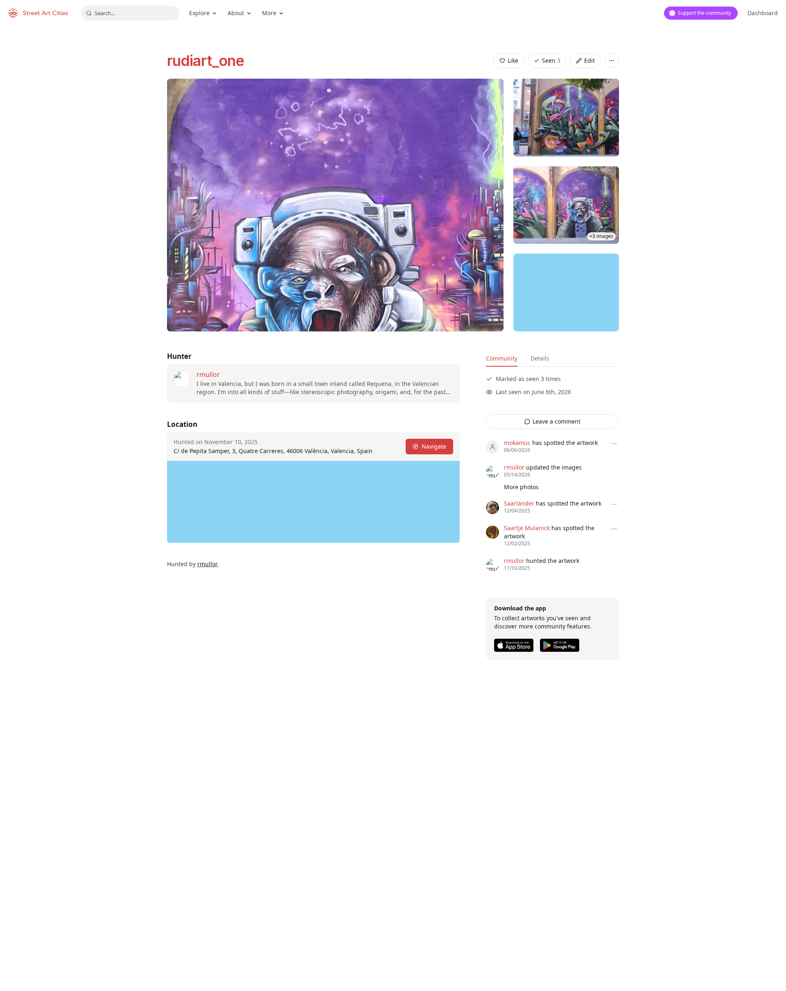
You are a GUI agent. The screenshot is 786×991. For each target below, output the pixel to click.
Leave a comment (556, 421)
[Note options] (614, 444)
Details (540, 358)
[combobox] (130, 13)
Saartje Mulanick (527, 528)
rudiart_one (205, 61)
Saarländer (519, 503)
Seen (551, 60)
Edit (589, 60)
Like (513, 60)
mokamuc (517, 443)
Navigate (434, 446)
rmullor (208, 374)
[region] (566, 292)
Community (501, 358)
